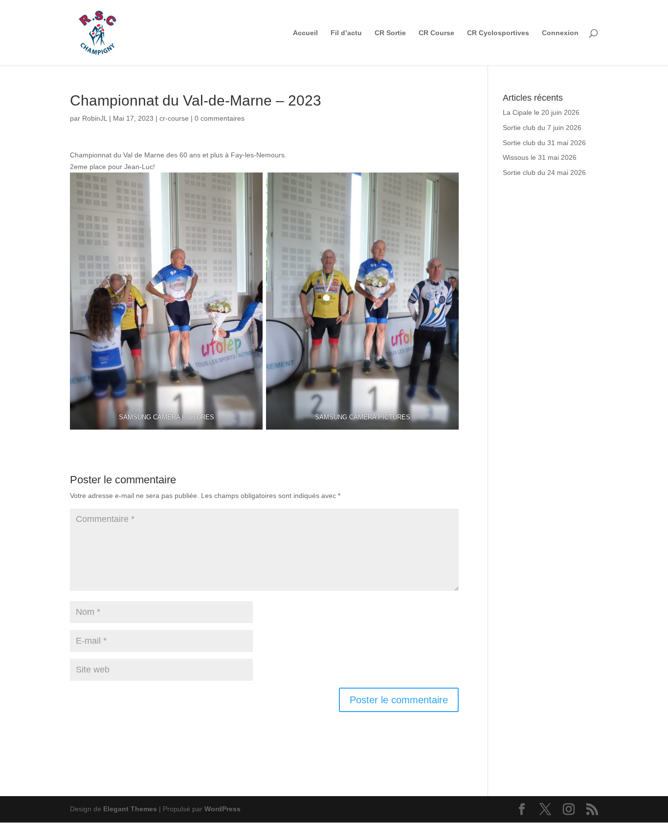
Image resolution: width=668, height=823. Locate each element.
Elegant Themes (130, 809)
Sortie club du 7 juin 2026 (542, 127)
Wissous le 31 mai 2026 (540, 157)
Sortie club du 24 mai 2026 (544, 172)
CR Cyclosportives (498, 33)
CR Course (436, 33)
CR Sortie (390, 33)
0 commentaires (220, 118)
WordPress (222, 809)
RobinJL (94, 118)
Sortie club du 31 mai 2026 (544, 143)
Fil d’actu (346, 33)
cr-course (174, 118)
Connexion (560, 33)
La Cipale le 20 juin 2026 (541, 112)
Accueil (305, 33)
